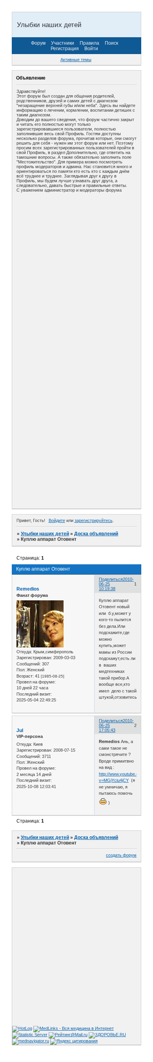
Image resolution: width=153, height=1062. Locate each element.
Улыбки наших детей (45, 533)
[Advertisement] (76, 273)
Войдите (57, 520)
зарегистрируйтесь (94, 520)
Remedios (27, 589)
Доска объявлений (96, 533)
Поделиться (111, 579)
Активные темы (75, 59)
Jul (19, 730)
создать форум (121, 855)
